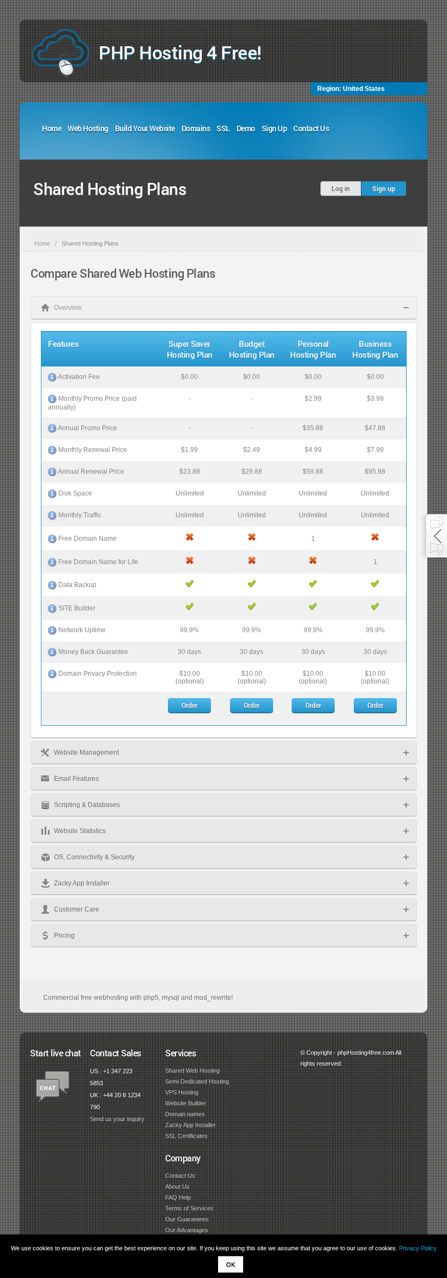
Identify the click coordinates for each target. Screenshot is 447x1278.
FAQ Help (178, 1197)
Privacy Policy (418, 1248)
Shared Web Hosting (192, 1070)
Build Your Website (145, 128)
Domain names (185, 1114)
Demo (246, 128)
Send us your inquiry (117, 1119)
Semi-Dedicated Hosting (197, 1081)
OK (230, 1264)
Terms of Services (189, 1208)
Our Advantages (186, 1230)
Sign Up (274, 128)
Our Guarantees (187, 1219)
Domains (196, 128)
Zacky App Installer (190, 1125)
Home (51, 128)
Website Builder (185, 1103)
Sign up (383, 188)
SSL (223, 128)
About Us (177, 1186)
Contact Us (311, 128)
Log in (340, 188)
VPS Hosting (181, 1092)
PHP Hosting (180, 52)
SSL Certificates (186, 1136)
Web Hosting (88, 128)
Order (189, 705)
